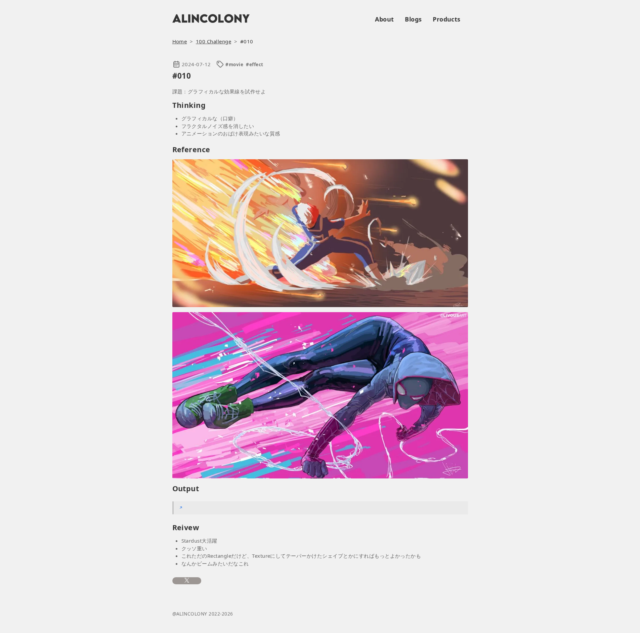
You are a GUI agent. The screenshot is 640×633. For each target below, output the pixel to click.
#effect (254, 64)
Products (447, 19)
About (384, 19)
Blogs (413, 19)
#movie (234, 64)
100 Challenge (213, 41)
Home (179, 41)
